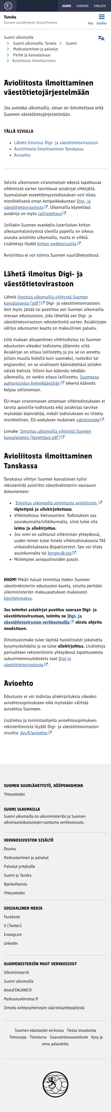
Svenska (82, 6)
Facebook (12, 916)
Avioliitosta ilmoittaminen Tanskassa (48, 148)
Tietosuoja (18, 1037)
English (100, 6)
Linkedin (11, 943)
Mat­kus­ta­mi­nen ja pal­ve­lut (35, 48)
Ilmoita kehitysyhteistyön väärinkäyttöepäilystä (44, 1007)
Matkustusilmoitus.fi (21, 998)
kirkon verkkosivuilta (56, 243)
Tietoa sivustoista (81, 1030)
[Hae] (90, 17)
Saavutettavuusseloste (69, 1037)
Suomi (71, 43)
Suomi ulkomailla (19, 37)
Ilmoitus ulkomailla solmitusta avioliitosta (56, 502)
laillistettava (50, 213)
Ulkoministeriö (16, 972)
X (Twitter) (13, 925)
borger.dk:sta (60, 553)
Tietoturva (38, 1037)
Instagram (13, 934)
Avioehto (22, 155)
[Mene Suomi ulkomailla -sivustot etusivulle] (8, 6)
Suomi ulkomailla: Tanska (34, 43)
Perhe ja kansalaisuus (31, 54)
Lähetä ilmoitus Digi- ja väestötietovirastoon (56, 142)
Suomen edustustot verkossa (39, 1030)
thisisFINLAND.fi (18, 990)
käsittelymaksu (18, 598)
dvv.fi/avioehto (33, 732)
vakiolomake (88, 419)
